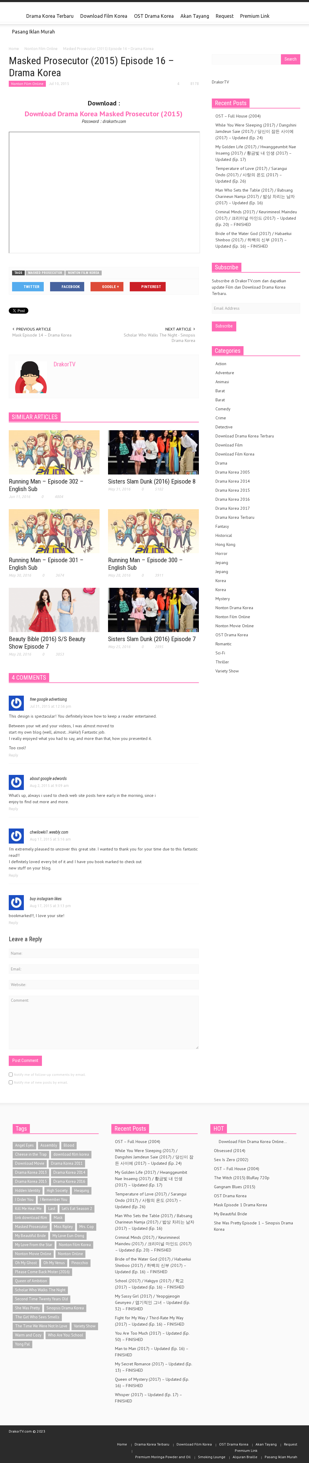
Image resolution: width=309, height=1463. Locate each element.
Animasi (222, 381)
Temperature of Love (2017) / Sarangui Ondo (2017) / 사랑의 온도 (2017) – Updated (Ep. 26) (251, 175)
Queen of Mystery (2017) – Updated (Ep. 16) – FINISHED (152, 1382)
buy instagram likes (46, 898)
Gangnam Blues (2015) (234, 1186)
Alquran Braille (245, 1457)
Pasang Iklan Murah (33, 31)
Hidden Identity (27, 1190)
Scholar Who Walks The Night (40, 1289)
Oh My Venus (54, 1262)
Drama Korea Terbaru (50, 16)
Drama (221, 463)
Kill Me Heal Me (28, 1208)
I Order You (24, 1199)
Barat (220, 390)
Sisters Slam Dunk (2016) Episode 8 (152, 481)
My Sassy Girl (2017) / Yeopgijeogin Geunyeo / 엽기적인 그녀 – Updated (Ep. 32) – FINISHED (152, 1302)
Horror (221, 553)
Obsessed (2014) (229, 1150)
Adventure (224, 372)
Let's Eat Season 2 (77, 1208)
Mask (58, 1217)
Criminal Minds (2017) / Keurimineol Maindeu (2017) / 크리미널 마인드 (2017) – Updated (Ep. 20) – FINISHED (256, 218)
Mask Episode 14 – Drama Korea (42, 335)
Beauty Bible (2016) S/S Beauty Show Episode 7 (47, 642)
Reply (13, 755)
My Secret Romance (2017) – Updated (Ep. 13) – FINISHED (153, 1367)
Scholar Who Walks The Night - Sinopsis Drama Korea (159, 337)
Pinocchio (80, 1262)
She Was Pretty (27, 1308)
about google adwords (48, 778)
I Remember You (53, 1199)
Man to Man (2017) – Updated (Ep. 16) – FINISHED (151, 1352)
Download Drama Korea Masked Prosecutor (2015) (104, 113)
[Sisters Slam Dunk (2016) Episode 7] (153, 609)
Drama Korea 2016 (232, 499)
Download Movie (29, 1163)
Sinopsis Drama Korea (65, 1308)
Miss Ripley (63, 1226)
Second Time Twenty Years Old (41, 1299)
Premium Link (253, 18)
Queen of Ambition (31, 1280)
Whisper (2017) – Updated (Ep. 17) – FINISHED (148, 1398)
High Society (57, 1190)
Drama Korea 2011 (67, 1163)
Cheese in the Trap (31, 1154)
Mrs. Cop (86, 1226)
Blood (69, 1145)
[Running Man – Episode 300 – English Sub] (153, 531)
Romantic (223, 644)
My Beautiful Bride (30, 1235)
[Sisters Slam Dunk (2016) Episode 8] (153, 452)
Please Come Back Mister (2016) (42, 1271)
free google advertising (48, 699)
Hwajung (81, 1190)
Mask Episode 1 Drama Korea (240, 1205)
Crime (220, 418)
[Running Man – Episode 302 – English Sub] (54, 452)
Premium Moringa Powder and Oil (163, 1457)
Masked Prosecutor (45, 273)
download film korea (71, 1154)
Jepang (221, 562)
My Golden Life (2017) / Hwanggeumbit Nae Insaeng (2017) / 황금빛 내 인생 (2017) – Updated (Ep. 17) (255, 153)
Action (220, 363)
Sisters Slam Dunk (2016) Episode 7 (152, 639)
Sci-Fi (220, 653)
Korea (220, 580)
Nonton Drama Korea (234, 607)
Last (51, 1208)
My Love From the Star (33, 1244)
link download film (31, 1217)
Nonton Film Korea (83, 273)
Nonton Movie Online (234, 625)
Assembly (48, 1145)
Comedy (223, 409)
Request (225, 16)
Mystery (222, 598)
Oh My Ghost (26, 1262)
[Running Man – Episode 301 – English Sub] (54, 531)
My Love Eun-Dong (68, 1235)
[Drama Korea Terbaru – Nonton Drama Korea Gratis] (16, 16)
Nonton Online (70, 1253)
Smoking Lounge (211, 1457)
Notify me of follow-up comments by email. (50, 1074)
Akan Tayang (194, 16)
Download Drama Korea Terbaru (244, 436)
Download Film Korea (103, 16)
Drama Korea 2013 (31, 1172)
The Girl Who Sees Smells (37, 1317)
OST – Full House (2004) (238, 116)
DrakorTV (64, 364)
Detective (224, 427)
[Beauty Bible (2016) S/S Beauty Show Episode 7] (54, 609)
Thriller (222, 662)
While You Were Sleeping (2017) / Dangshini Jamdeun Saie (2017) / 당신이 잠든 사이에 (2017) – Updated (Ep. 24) (255, 131)
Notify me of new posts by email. (41, 1082)
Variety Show (227, 671)
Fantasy (222, 526)
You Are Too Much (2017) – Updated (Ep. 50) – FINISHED (152, 1336)
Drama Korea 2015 (232, 490)
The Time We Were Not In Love (41, 1326)
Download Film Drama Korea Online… (250, 1141)
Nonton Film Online (27, 83)
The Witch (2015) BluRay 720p (241, 1177)
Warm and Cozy (28, 1335)
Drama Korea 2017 (232, 508)
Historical (223, 535)
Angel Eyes (24, 1145)
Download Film (229, 445)
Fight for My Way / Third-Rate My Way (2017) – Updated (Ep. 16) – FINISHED (149, 1321)
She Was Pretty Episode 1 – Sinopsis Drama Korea (253, 1226)
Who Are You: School (65, 1335)
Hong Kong (225, 544)
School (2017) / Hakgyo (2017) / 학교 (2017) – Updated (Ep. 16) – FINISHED (149, 1284)
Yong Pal (22, 1344)
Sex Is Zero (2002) (231, 1159)
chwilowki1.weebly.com (49, 832)
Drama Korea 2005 (232, 472)
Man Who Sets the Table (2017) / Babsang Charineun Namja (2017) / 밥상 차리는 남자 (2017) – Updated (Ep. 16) (255, 196)
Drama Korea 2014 (232, 481)
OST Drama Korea (154, 16)
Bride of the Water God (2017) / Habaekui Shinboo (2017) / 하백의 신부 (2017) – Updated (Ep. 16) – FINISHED (253, 240)
